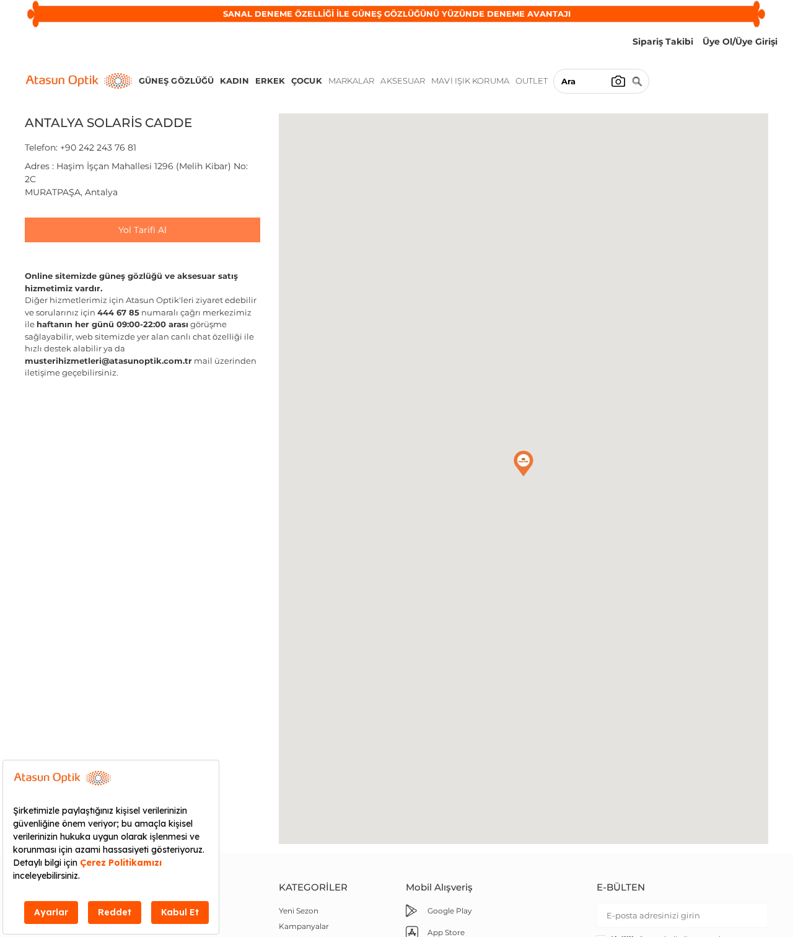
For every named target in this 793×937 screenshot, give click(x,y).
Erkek (270, 81)
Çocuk (306, 81)
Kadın (234, 81)
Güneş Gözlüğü (176, 81)
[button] (523, 463)
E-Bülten (621, 887)
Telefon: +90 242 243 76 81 (80, 147)
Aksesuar (402, 81)
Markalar (351, 81)
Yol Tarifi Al (142, 229)
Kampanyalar (304, 926)
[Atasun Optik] (79, 81)
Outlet (531, 81)
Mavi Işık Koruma (470, 81)
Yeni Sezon (298, 910)
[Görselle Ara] (618, 81)
